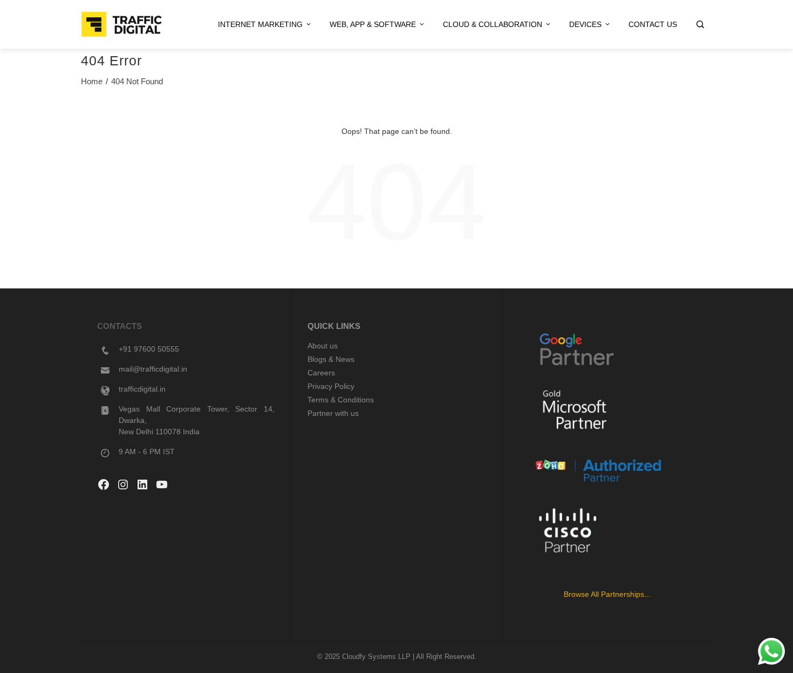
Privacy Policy (330, 386)
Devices (585, 24)
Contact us (652, 24)
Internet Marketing (260, 24)
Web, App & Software (373, 24)
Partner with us (333, 413)
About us (322, 345)
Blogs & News (330, 359)
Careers (321, 372)
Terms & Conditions (340, 399)
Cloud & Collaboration (492, 24)
